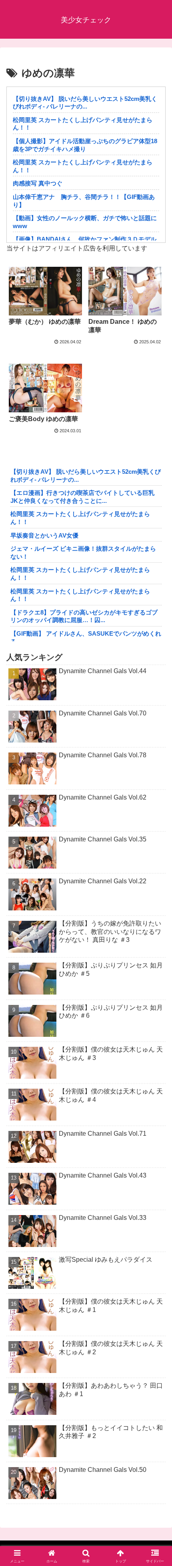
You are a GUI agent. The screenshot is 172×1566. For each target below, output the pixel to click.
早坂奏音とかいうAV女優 (44, 535)
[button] (155, 1179)
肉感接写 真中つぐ (37, 183)
